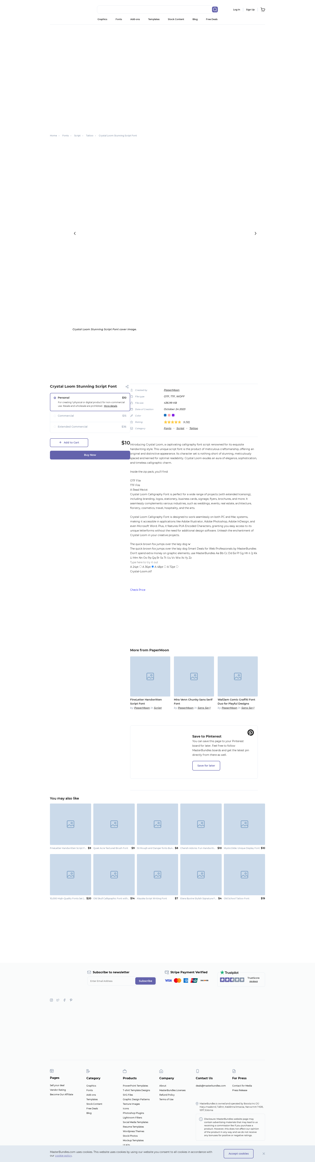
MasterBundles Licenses (172, 1090)
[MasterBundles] (62, 9)
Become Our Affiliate (61, 1094)
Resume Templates (133, 1126)
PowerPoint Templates (135, 1085)
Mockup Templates (133, 1140)
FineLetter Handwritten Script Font (146, 701)
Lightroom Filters (132, 1117)
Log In (236, 9)
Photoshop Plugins (133, 1113)
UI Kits (126, 1145)
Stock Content (176, 19)
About (162, 1085)
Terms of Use (166, 1099)
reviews (253, 981)
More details (110, 406)
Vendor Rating (58, 1090)
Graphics (102, 19)
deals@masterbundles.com (211, 1085)
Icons (126, 1108)
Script (180, 428)
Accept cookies (239, 1153)
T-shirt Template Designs (136, 1090)
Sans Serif (204, 707)
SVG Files (128, 1094)
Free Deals (211, 19)
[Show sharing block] (127, 386)
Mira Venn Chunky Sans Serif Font (193, 701)
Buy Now (90, 455)
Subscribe (145, 981)
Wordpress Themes (133, 1131)
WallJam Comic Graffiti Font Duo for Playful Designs (236, 701)
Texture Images (131, 1104)
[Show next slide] (255, 233)
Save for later (206, 765)
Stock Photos (130, 1135)
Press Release (239, 1090)
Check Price (137, 589)
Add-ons (135, 19)
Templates (154, 19)
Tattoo (193, 428)
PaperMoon (172, 390)
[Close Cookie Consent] (264, 1154)
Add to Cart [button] (71, 442)
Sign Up (250, 9)
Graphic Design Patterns (136, 1099)
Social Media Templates (135, 1122)
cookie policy (63, 1155)
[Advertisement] (157, 51)
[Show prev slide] (75, 233)
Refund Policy (167, 1094)
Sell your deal (57, 1085)
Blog (195, 19)
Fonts (119, 19)
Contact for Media (242, 1085)
